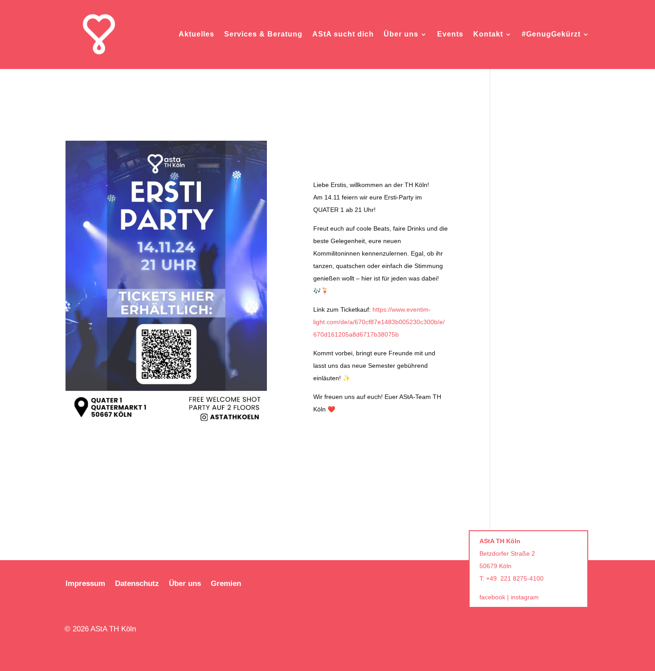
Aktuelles (196, 34)
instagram (525, 597)
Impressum (85, 584)
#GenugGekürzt (551, 34)
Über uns (401, 34)
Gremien (226, 584)
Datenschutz (137, 584)
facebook (492, 597)
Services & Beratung (263, 34)
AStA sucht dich (343, 34)
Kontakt (488, 34)
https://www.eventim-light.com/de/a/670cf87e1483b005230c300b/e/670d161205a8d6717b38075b (379, 322)
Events (450, 34)
